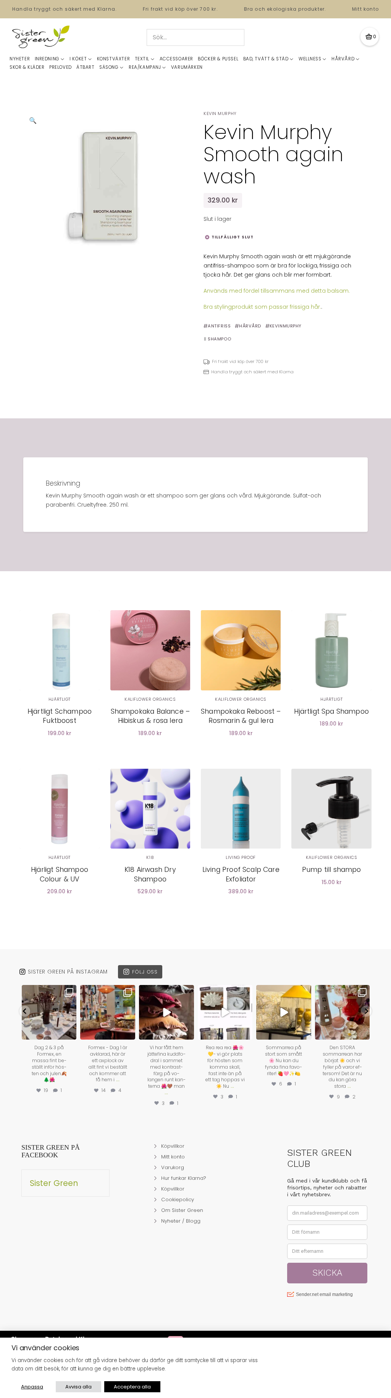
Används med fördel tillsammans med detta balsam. (277, 291)
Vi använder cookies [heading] (45, 1348)
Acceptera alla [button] (132, 1386)
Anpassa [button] (32, 1386)
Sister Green (54, 1183)
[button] (369, 37)
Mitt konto (365, 9)
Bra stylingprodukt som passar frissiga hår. (262, 307)
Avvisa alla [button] (78, 1386)
